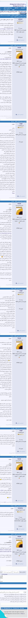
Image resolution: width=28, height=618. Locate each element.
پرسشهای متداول (8, 8)
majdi (21, 124)
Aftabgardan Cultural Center (17, 4)
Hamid (19, 48)
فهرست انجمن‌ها (22, 12)
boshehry (20, 508)
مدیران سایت (7, 10)
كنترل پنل (23, 8)
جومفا (13, 193)
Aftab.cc (23, 614)
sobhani (20, 19)
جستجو (16, 8)
